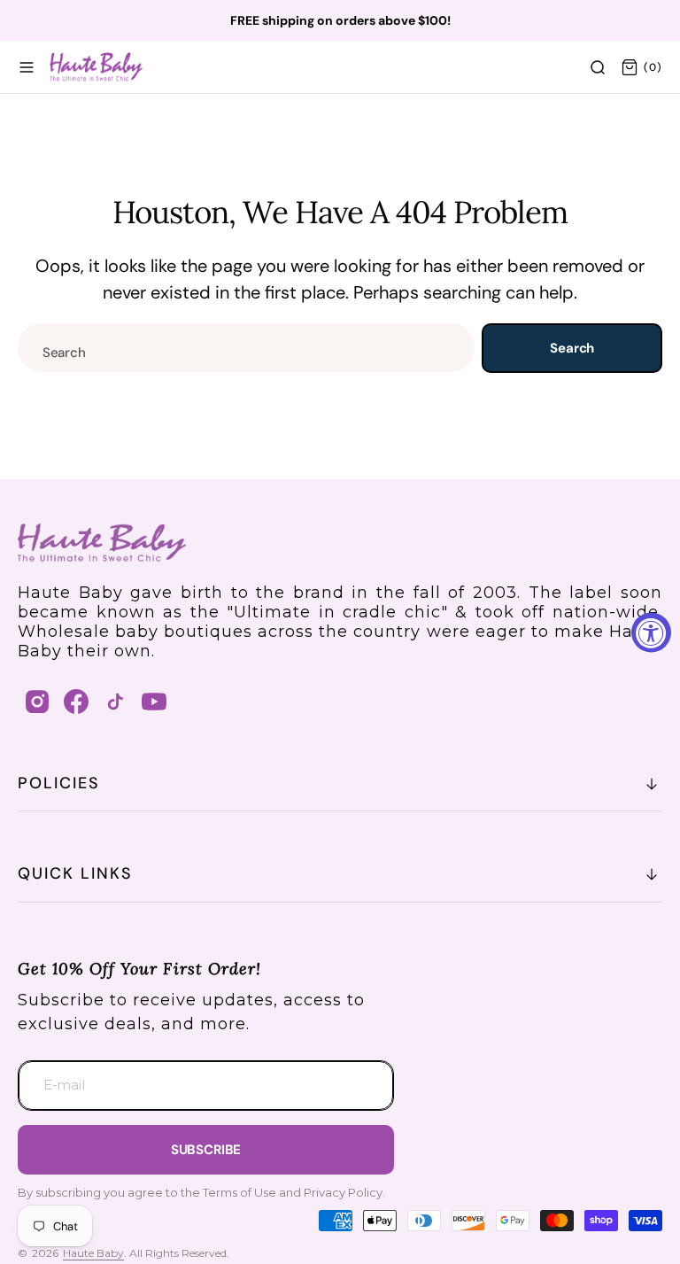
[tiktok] (115, 701)
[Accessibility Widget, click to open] (651, 632)
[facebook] (76, 701)
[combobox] (246, 347)
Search (572, 348)
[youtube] (154, 701)
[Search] (598, 67)
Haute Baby (93, 1253)
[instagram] (37, 701)
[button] (26, 67)
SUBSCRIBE (206, 1150)
